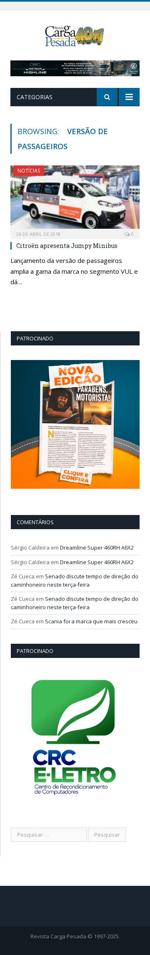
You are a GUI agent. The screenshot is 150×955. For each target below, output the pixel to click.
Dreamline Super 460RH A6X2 (97, 547)
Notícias (29, 170)
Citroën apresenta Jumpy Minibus (67, 246)
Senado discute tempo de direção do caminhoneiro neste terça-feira (74, 580)
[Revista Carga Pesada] (75, 35)
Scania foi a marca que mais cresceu (91, 621)
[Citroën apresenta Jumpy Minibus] (75, 199)
